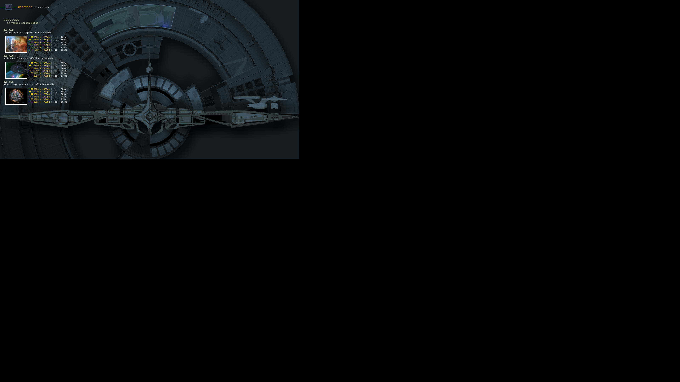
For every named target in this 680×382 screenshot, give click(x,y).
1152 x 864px (42, 73)
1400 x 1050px (42, 42)
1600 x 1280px (42, 66)
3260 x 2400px (42, 89)
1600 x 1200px (42, 40)
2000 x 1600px (42, 63)
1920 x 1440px (42, 92)
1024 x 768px (42, 47)
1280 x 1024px (42, 45)
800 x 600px (42, 50)
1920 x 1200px (42, 37)
